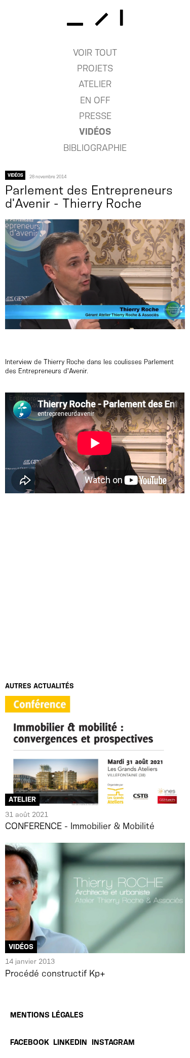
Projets (95, 68)
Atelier (95, 84)
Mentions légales (47, 1015)
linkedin (70, 1042)
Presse (95, 116)
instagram (113, 1042)
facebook (29, 1042)
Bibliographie (95, 148)
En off (95, 100)
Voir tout (95, 53)
